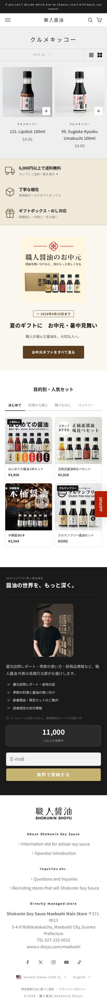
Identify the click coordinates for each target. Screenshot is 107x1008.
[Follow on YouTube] (66, 962)
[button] (101, 504)
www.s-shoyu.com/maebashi (53, 946)
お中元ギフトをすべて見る (53, 352)
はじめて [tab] (14, 405)
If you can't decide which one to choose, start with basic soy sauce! (53, 7)
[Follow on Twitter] (40, 962)
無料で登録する (53, 774)
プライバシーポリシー (72, 989)
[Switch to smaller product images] (100, 55)
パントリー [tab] (86, 405)
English (79, 977)
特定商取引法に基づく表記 (37, 989)
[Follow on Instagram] (53, 962)
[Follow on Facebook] (27, 962)
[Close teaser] (93, 518)
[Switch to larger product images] (91, 55)
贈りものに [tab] (63, 405)
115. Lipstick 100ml (27, 131)
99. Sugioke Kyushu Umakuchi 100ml (79, 134)
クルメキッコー (27, 124)
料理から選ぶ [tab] (38, 405)
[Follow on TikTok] (79, 962)
